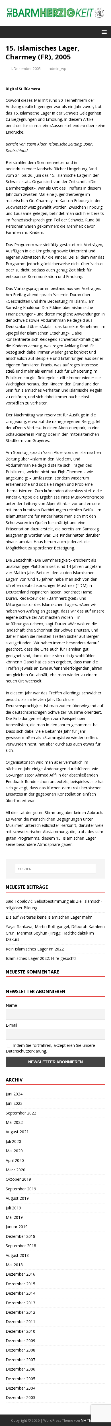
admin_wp (57, 68)
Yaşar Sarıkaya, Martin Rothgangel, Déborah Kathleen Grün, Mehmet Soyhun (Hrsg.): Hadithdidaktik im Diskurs (55, 933)
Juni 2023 (14, 1103)
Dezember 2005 (20, 1378)
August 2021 (17, 1131)
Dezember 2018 (20, 1236)
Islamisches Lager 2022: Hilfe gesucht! (41, 958)
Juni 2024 (14, 1094)
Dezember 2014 (20, 1293)
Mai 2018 (14, 1264)
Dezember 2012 (20, 1312)
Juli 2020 (13, 1141)
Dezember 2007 (20, 1359)
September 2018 (21, 1245)
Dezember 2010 (20, 1331)
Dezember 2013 (20, 1302)
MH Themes (90, 1420)
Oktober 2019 (18, 1179)
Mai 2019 (14, 1217)
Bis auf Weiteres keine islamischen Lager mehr (49, 917)
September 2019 (21, 1189)
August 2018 (17, 1255)
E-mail (11, 1025)
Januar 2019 (17, 1226)
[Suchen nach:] (55, 869)
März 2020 (15, 1169)
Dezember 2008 (20, 1350)
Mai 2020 (14, 1150)
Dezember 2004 (20, 1388)
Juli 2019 (13, 1208)
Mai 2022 (14, 1122)
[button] (103, 32)
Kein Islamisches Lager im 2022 (35, 949)
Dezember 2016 (20, 1274)
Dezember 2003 (20, 1397)
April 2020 (15, 1160)
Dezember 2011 (20, 1321)
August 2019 (17, 1198)
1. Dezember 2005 (25, 68)
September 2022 (21, 1113)
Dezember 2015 (20, 1283)
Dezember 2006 (20, 1369)
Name (11, 1005)
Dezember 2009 (20, 1340)
